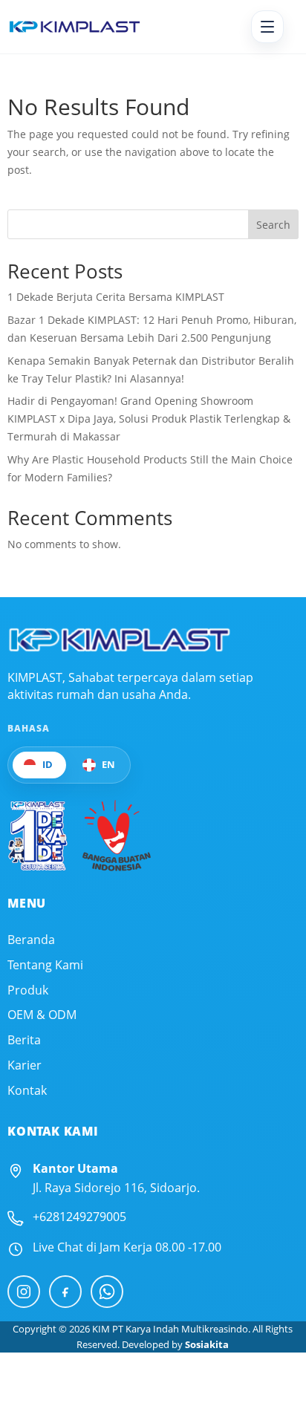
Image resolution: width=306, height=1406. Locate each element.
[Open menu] (267, 26)
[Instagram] (23, 1291)
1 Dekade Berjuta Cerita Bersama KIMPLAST (115, 297)
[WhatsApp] (107, 1291)
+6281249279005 (79, 1216)
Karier (24, 1065)
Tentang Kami (45, 965)
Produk (27, 990)
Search (273, 225)
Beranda (31, 940)
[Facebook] (65, 1291)
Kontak (27, 1091)
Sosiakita (207, 1344)
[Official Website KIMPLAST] (118, 640)
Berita (24, 1040)
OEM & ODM (41, 1015)
